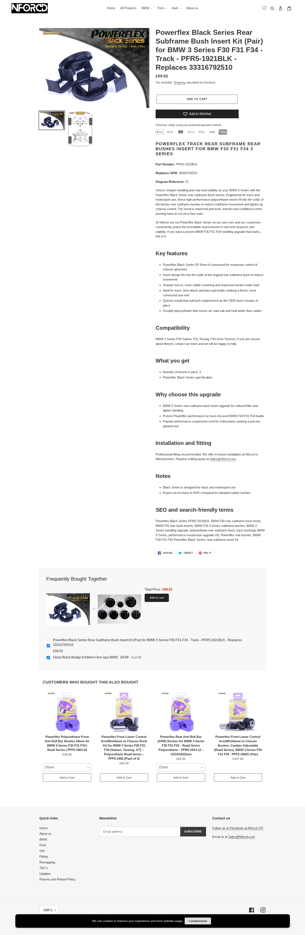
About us (45, 833)
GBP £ (47, 910)
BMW (43, 839)
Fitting (43, 856)
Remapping (47, 862)
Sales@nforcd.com (223, 459)
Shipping (179, 82)
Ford (42, 845)
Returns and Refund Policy (57, 879)
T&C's (43, 868)
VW (41, 851)
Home (43, 828)
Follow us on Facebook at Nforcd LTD (237, 828)
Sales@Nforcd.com (241, 837)
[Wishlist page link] (264, 8)
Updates (45, 873)
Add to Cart (67, 777)
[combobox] (67, 767)
